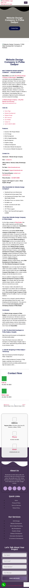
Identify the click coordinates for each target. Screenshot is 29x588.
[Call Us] (4, 378)
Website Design (8, 115)
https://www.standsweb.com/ (9, 103)
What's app (5, 395)
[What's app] (4, 391)
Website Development (10, 113)
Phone (14, 437)
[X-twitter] (19, 488)
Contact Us (7, 121)
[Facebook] (5, 488)
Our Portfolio (8, 119)
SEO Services (8, 117)
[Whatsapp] (24, 488)
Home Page (8, 111)
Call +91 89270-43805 (10, 124)
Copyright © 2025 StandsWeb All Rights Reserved (14, 585)
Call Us (4, 382)
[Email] (15, 446)
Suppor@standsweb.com (16, 170)
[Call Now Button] (4, 585)
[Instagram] (10, 488)
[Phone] (15, 433)
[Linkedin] (14, 488)
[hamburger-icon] (25, 2)
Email (14, 449)
